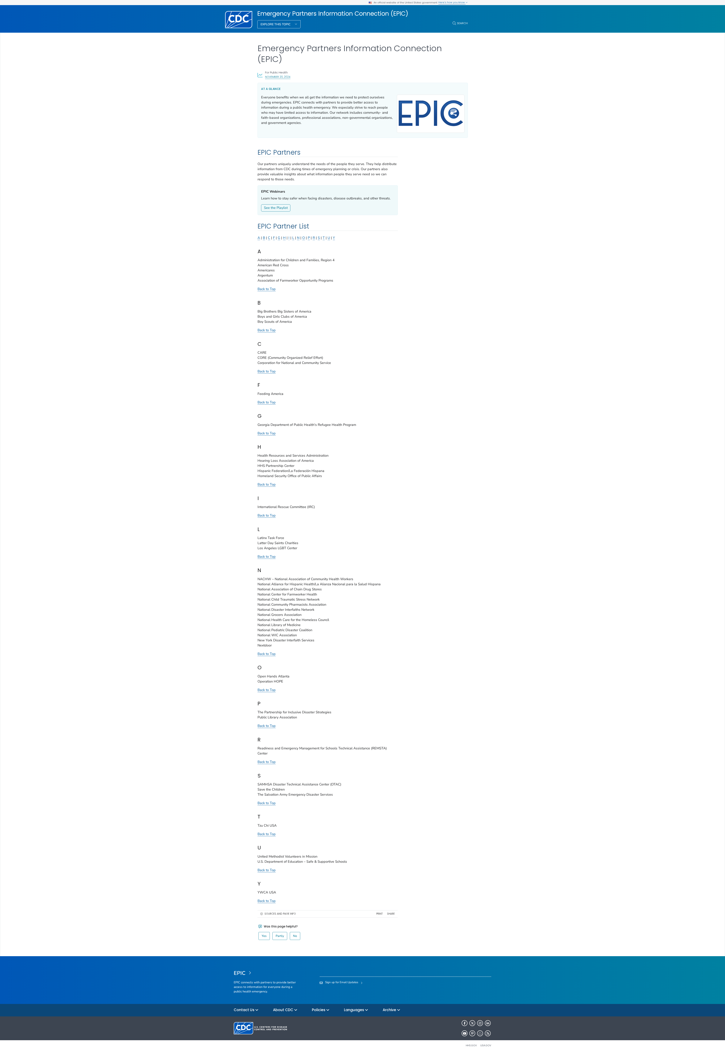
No (295, 936)
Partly (280, 936)
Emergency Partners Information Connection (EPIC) (332, 13)
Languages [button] (354, 1009)
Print (379, 914)
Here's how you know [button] (452, 2)
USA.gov (485, 1045)
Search (462, 23)
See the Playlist (276, 207)
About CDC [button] (283, 1009)
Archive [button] (390, 1009)
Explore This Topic (276, 24)
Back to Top (267, 289)
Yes (264, 936)
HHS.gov (471, 1045)
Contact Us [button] (244, 1009)
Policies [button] (319, 1009)
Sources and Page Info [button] (280, 914)
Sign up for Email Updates (341, 982)
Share (391, 914)
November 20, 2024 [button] (277, 77)
